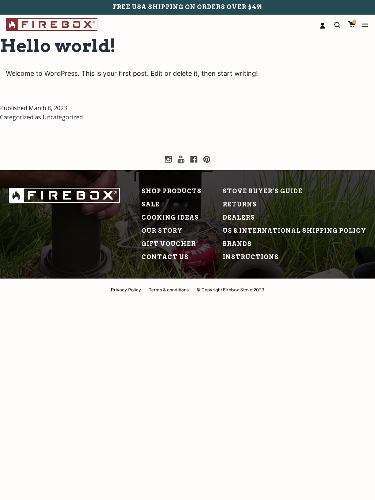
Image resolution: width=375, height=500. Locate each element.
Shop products (171, 191)
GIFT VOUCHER (168, 243)
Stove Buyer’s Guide (262, 191)
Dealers (239, 217)
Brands (237, 243)
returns (240, 204)
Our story (161, 230)
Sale (150, 204)
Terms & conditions (169, 289)
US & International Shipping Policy (294, 230)
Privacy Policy (126, 289)
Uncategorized (62, 117)
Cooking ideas (170, 217)
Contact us (165, 257)
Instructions (251, 257)
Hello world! (58, 45)
